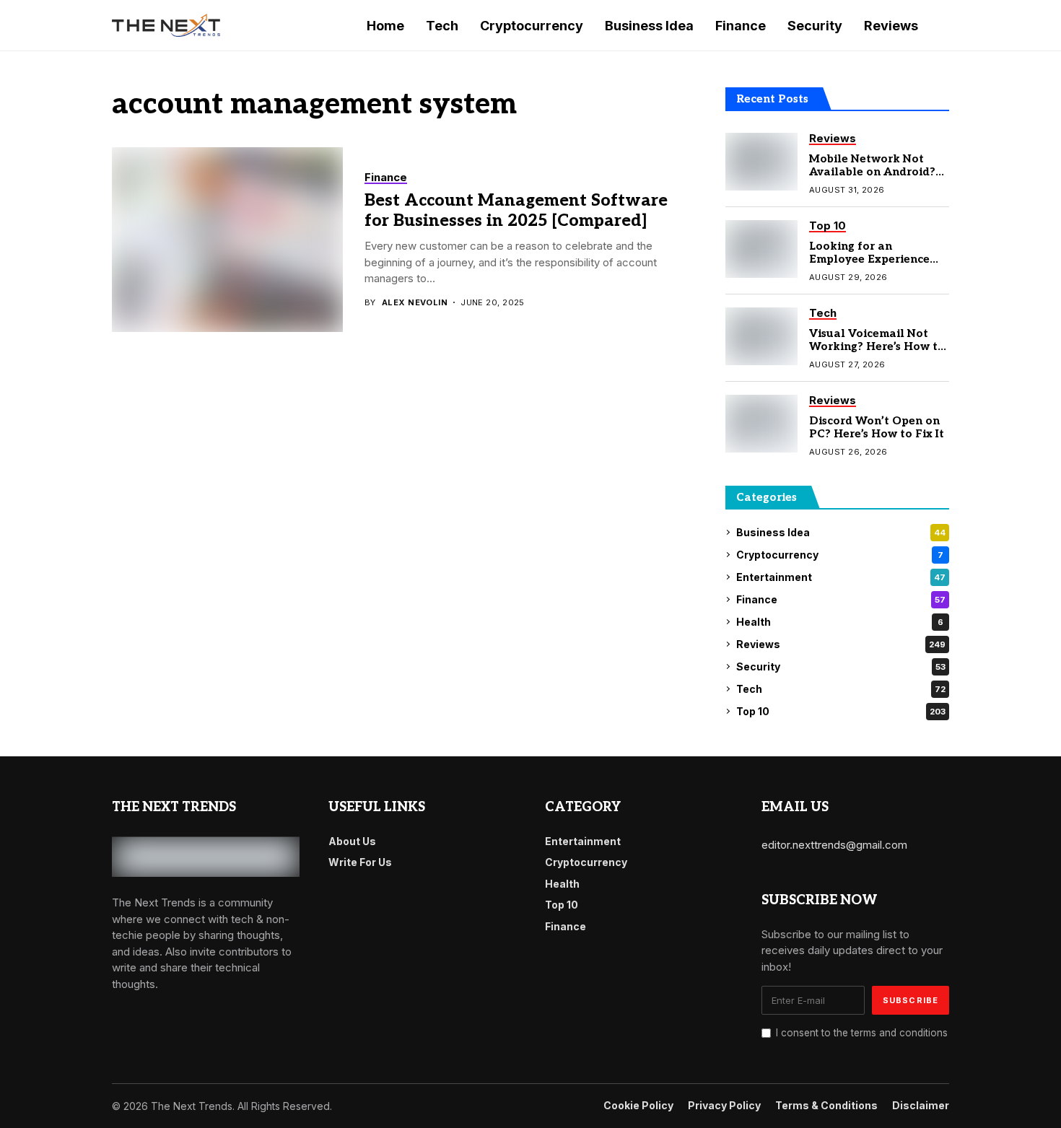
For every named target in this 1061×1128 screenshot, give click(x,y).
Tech (841, 689)
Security (841, 666)
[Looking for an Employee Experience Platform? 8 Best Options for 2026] (761, 249)
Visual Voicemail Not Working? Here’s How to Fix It (877, 346)
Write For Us (360, 862)
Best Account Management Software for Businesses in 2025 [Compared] (516, 211)
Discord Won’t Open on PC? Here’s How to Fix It (876, 427)
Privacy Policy (724, 1105)
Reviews (841, 644)
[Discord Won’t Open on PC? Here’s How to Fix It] (761, 423)
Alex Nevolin (414, 302)
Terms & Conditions (826, 1105)
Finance (841, 599)
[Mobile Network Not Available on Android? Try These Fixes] (761, 162)
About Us (352, 841)
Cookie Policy (638, 1105)
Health (839, 622)
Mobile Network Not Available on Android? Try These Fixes (872, 171)
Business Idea (841, 532)
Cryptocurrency (839, 554)
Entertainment (841, 577)
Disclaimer (920, 1105)
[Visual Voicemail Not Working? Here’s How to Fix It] (761, 336)
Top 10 (841, 711)
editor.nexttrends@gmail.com (834, 845)
